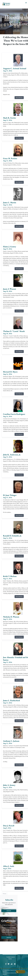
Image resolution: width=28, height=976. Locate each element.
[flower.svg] (8, 964)
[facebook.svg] (6, 964)
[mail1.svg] (14, 964)
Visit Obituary (19, 97)
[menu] (26, 2)
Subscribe (9, 910)
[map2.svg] (11, 964)
